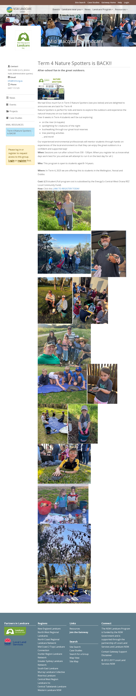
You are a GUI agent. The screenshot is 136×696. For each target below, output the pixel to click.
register (22, 160)
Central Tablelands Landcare (52, 686)
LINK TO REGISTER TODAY (66, 188)
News (87, 9)
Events (56, 9)
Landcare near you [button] (71, 9)
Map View (74, 657)
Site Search (80, 2)
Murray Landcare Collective (51, 672)
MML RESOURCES (15, 124)
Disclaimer (106, 655)
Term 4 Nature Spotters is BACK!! (19, 132)
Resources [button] (120, 9)
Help (120, 2)
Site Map (74, 661)
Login (126, 2)
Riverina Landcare (47, 675)
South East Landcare (48, 668)
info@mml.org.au (15, 81)
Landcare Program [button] (102, 9)
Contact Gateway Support (114, 651)
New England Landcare (49, 628)
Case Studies (93, 2)
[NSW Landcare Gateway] (19, 9)
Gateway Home (108, 2)
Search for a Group (79, 654)
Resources (75, 628)
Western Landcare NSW (49, 690)
